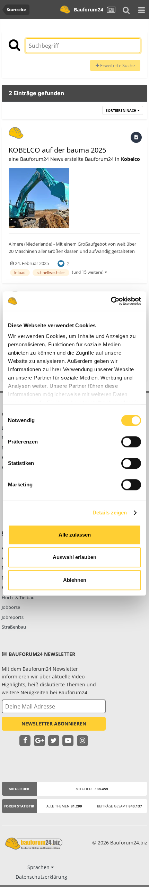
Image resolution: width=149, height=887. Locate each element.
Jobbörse (11, 607)
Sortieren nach (122, 110)
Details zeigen (110, 512)
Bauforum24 (88, 9)
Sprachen (39, 867)
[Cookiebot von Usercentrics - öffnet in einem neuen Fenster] (110, 300)
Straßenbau (14, 627)
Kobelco (130, 159)
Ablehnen (74, 580)
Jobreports (13, 617)
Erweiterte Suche (117, 65)
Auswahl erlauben (74, 557)
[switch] (131, 441)
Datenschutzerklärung (41, 877)
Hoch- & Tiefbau (18, 597)
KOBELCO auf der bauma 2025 (57, 150)
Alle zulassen (75, 535)
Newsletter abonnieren (53, 723)
